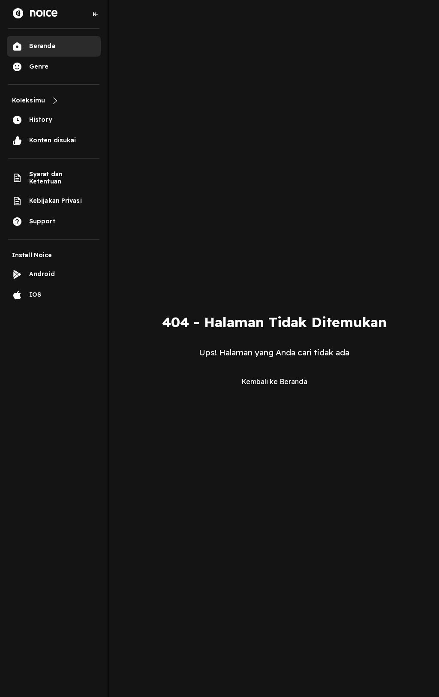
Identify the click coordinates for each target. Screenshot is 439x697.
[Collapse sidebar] (95, 14)
